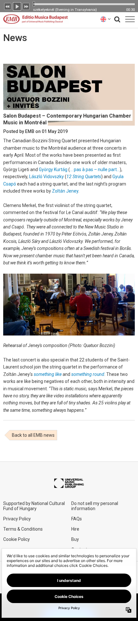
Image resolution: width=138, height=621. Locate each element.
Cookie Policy (16, 539)
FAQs (76, 518)
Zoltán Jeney (65, 191)
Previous (7, 6)
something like (48, 374)
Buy (75, 539)
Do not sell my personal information (94, 506)
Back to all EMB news (33, 435)
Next (26, 6)
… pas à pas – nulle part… (95, 169)
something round (87, 374)
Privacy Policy (17, 518)
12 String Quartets (83, 176)
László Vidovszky (46, 176)
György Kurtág (53, 169)
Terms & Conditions (23, 529)
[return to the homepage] (34, 19)
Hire (75, 529)
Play (17, 6)
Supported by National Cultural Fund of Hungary (34, 506)
